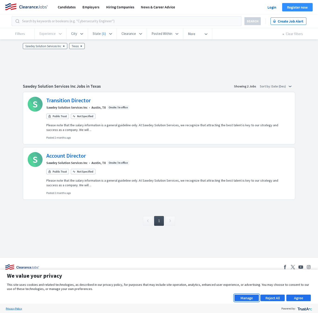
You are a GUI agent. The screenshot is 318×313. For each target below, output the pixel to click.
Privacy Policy (14, 308)
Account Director (66, 155)
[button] (77, 33)
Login (271, 7)
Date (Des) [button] (279, 86)
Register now (297, 7)
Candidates (67, 7)
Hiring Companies (120, 7)
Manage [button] (246, 298)
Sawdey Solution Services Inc (67, 107)
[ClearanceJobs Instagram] (308, 267)
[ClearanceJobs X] (293, 267)
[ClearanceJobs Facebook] (285, 267)
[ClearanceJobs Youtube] (301, 267)
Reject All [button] (272, 298)
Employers (90, 7)
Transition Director (68, 100)
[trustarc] (304, 308)
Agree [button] (298, 298)
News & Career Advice (158, 7)
